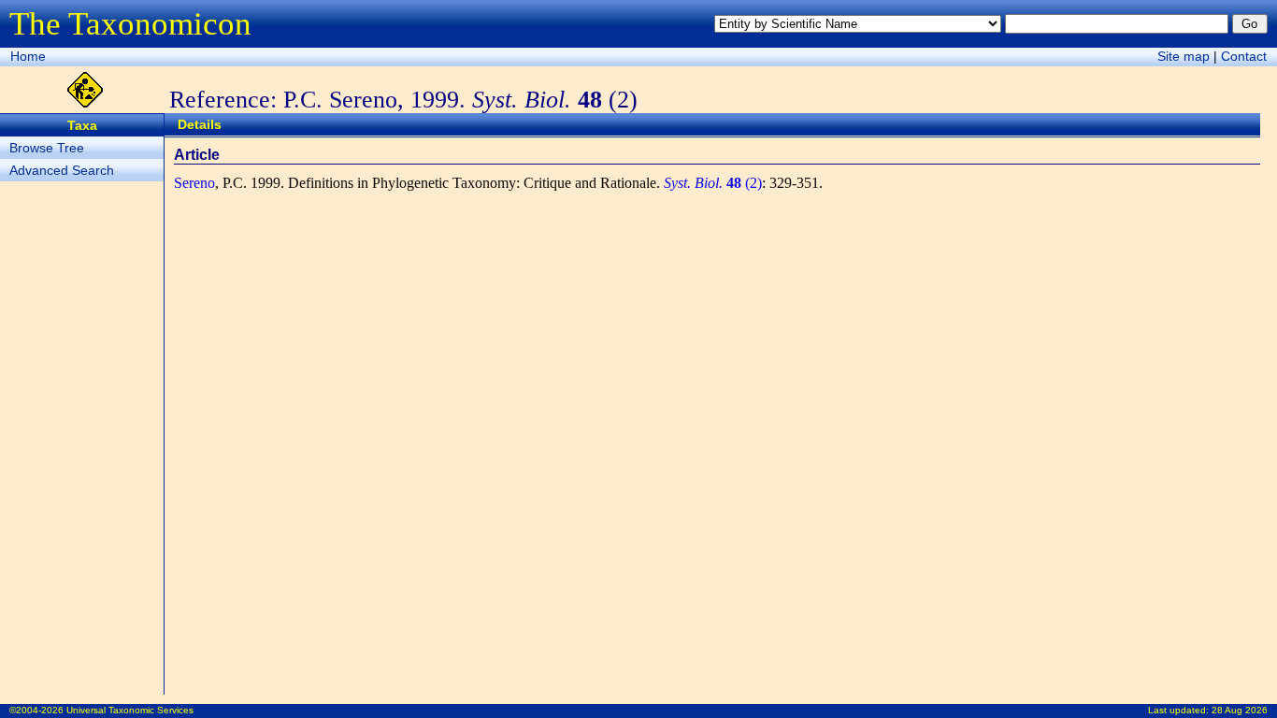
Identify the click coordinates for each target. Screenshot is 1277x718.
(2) (713, 183)
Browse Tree (46, 147)
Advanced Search (61, 170)
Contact (1244, 56)
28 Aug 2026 (1240, 710)
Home (28, 56)
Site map (1183, 56)
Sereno (194, 183)
